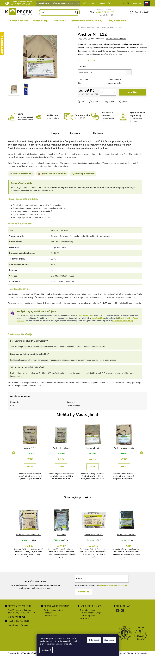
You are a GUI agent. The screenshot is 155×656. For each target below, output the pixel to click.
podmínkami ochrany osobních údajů (112, 585)
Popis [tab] (55, 133)
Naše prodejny (88, 3)
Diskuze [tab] (98, 133)
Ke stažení (84, 618)
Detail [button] (30, 467)
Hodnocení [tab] (76, 133)
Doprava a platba (87, 615)
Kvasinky (71, 402)
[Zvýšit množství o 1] (114, 92)
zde (70, 644)
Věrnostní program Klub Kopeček (66, 3)
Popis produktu (84, 60)
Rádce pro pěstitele (41, 3)
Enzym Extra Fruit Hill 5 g (122, 321)
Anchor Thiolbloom (61, 448)
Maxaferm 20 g (98, 318)
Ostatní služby (105, 3)
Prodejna (48, 612)
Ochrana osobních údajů (90, 612)
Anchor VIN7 (30, 448)
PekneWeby (141, 653)
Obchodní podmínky (88, 610)
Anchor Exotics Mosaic (124, 448)
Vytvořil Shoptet (127, 653)
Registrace (137, 3)
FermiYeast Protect (85, 315)
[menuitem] (18, 21)
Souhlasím (109, 640)
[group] (30, 452)
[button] (30, 469)
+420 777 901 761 (105, 12)
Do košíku (132, 92)
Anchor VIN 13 (92, 448)
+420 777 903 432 (20, 4)
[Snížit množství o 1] (102, 92)
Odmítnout (94, 640)
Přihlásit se (83, 591)
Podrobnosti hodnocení (116, 38)
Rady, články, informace (18, 625)
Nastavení (46, 650)
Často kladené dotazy (53, 610)
